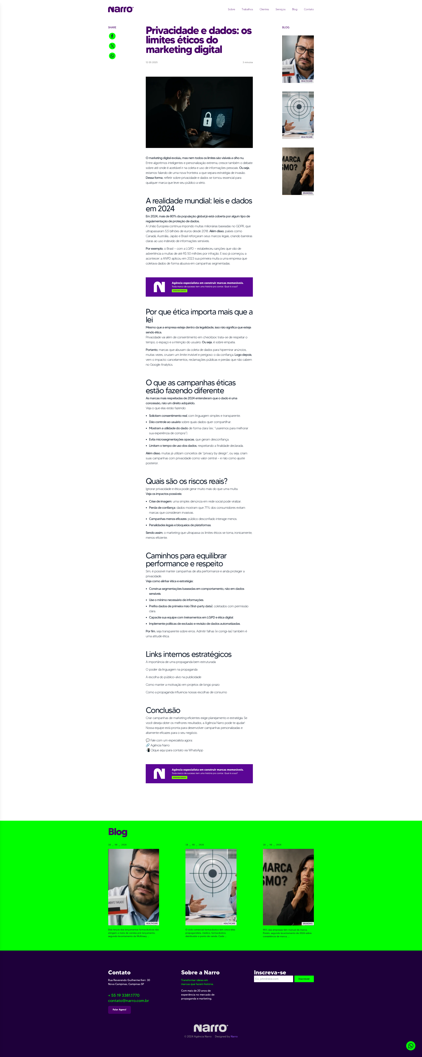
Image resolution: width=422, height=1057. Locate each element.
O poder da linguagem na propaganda (171, 669)
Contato (309, 9)
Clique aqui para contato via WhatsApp (177, 750)
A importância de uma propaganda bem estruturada (181, 662)
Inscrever (304, 978)
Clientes (264, 9)
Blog (294, 9)
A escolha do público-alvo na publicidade (173, 677)
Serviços (281, 9)
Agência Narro (160, 745)
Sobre (231, 9)
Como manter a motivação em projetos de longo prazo (182, 685)
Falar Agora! (119, 1009)
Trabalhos (247, 9)
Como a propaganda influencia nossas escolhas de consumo (186, 692)
